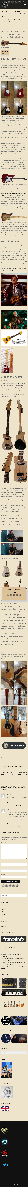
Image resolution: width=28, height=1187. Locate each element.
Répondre (18, 805)
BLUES (3, 909)
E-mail (2, 868)
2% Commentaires (18, 19)
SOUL (3, 914)
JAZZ (3, 911)
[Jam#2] (12, 549)
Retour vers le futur (13, 268)
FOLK (3, 916)
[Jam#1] (12, 536)
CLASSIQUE (4, 921)
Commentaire (4, 842)
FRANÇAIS (4, 919)
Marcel (9, 794)
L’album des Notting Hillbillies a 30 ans (16, 952)
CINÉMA (4, 924)
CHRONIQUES (8, 21)
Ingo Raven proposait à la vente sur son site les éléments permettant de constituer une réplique (13, 193)
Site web (3, 874)
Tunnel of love (16, 208)
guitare (16, 766)
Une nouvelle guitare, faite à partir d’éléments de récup (13, 13)
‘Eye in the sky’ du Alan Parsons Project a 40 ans (7, 774)
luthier (20, 766)
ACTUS (2, 21)
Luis (18, 383)
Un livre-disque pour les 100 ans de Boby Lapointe (21, 774)
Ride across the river (9, 210)
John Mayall (10, 270)
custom (9, 766)
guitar (13, 766)
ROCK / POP (5, 907)
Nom (2, 861)
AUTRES (4, 926)
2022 (6, 766)
